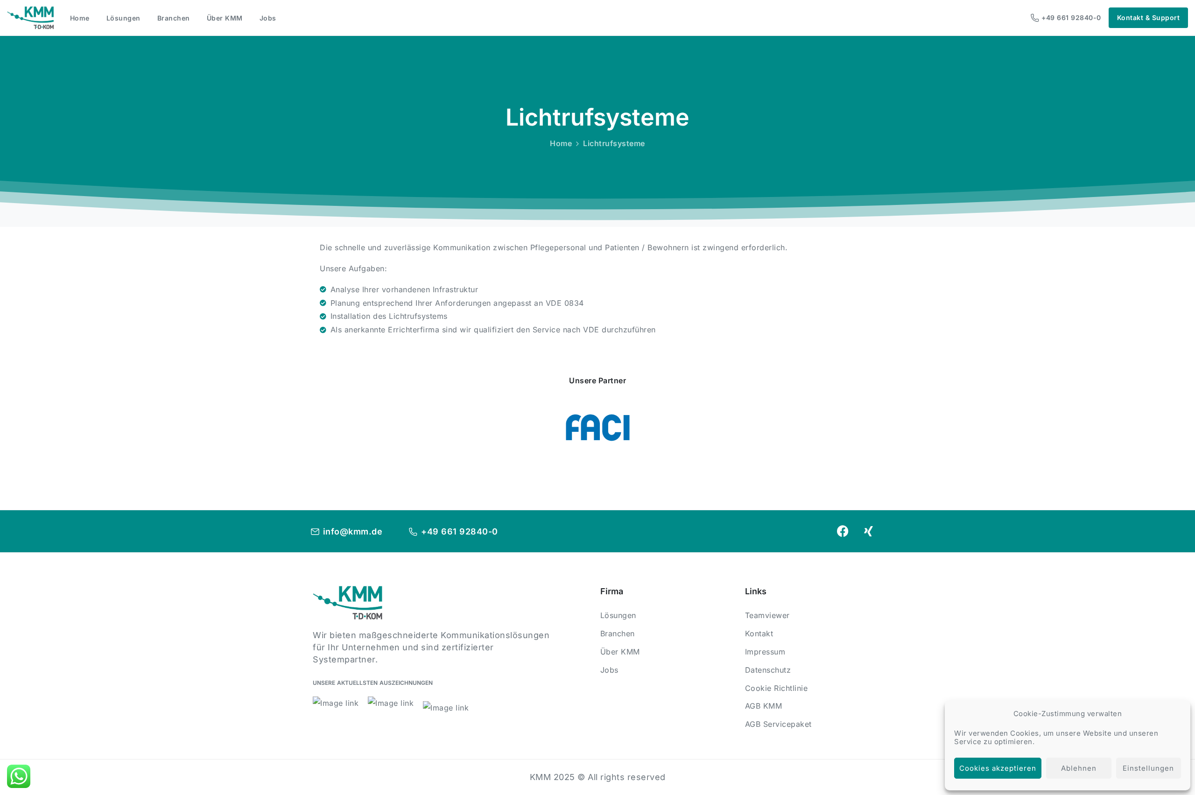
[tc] (597, 427)
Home (561, 143)
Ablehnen (1079, 768)
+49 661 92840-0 (1071, 17)
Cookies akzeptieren (997, 768)
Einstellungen (1148, 768)
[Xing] (868, 531)
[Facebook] (842, 531)
